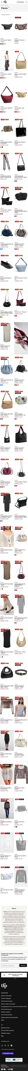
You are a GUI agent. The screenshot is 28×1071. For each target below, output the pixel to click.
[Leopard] (3, 43)
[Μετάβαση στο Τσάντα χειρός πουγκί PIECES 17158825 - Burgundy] (21, 570)
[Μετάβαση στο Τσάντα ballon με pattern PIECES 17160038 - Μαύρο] (7, 298)
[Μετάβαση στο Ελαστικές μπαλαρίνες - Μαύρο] (7, 264)
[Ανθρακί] (2, 589)
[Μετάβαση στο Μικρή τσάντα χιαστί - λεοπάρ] (21, 26)
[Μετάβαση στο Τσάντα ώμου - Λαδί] (21, 94)
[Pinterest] (11, 1045)
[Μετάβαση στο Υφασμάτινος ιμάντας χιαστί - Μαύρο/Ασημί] (7, 162)
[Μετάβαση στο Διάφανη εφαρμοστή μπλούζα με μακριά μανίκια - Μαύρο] (21, 876)
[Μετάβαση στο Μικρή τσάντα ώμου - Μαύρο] (21, 808)
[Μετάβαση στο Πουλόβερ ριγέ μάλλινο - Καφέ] (7, 808)
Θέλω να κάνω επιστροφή (8, 1004)
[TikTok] (8, 1045)
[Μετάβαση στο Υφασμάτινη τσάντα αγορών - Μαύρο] (21, 434)
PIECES (2, 38)
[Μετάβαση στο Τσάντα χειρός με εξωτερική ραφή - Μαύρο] (21, 162)
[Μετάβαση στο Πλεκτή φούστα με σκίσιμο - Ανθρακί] (7, 638)
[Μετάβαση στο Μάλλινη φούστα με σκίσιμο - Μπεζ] (7, 332)
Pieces (6, 5)
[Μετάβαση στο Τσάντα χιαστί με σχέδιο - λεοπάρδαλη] (7, 128)
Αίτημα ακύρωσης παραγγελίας (9, 1017)
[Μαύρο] (0, 78)
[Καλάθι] (26, 2)
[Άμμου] (0, 657)
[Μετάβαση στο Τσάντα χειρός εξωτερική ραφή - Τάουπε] (7, 400)
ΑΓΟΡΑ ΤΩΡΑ (21, 340)
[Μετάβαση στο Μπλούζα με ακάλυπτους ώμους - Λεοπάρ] (7, 706)
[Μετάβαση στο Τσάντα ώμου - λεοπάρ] (7, 60)
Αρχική (2, 5)
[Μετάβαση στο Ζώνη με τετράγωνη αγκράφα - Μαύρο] (21, 672)
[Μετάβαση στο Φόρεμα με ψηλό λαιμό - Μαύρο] (7, 740)
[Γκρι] (16, 216)
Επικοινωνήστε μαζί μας (7, 1030)
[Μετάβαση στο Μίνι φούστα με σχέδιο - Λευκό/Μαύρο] (7, 774)
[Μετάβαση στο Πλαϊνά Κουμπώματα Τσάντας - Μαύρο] (7, 434)
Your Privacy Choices (6, 1014)
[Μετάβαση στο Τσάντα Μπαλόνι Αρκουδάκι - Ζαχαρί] (21, 740)
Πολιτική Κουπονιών (6, 1009)
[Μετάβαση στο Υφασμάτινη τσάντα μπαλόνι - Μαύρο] (21, 366)
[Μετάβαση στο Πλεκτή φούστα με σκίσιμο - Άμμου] (7, 570)
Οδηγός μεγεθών (5, 1012)
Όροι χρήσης (13, 1066)
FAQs (2, 1020)
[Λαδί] (5, 44)
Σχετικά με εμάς (5, 1027)
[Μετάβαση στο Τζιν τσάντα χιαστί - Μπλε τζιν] (21, 264)
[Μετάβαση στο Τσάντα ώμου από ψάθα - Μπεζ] (21, 60)
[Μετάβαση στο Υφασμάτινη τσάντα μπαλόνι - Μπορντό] (7, 468)
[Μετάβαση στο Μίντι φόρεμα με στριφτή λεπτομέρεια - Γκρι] (21, 604)
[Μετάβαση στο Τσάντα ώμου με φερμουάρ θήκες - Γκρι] (21, 400)
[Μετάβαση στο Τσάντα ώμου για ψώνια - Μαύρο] (21, 842)
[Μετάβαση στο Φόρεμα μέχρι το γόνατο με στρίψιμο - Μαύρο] (7, 502)
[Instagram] (5, 1045)
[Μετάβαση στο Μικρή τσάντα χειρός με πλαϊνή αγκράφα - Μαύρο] (21, 502)
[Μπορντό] (2, 44)
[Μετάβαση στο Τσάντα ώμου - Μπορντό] (7, 94)
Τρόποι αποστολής (6, 995)
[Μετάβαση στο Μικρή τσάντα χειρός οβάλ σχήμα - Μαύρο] (7, 672)
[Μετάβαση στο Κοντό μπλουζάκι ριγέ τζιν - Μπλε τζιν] (21, 706)
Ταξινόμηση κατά (5, 14)
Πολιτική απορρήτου (22, 1066)
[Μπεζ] (2, 317)
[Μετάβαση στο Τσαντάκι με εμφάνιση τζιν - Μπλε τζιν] (7, 366)
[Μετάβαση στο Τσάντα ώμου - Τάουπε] (21, 638)
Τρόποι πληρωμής (6, 998)
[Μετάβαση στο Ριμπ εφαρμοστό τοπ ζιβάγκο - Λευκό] (7, 842)
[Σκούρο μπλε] (0, 385)
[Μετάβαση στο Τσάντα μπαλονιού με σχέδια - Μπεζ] (21, 536)
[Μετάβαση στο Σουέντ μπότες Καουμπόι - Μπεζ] (7, 604)
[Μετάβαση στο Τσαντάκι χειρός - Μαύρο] (21, 468)
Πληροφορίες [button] (4, 993)
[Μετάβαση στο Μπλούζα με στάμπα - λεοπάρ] (21, 774)
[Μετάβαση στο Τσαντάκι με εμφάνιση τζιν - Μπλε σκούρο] (7, 230)
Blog (2, 1036)
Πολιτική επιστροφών (7, 1001)
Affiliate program (5, 1033)
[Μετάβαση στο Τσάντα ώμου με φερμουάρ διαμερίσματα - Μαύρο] (21, 196)
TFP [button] (2, 1025)
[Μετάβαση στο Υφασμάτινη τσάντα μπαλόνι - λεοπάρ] (21, 230)
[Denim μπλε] (2, 249)
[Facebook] (2, 1045)
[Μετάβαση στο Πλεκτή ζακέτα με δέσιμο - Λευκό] (7, 536)
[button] (1, 2)
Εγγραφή (23, 965)
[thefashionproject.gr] (4, 986)
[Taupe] (16, 181)
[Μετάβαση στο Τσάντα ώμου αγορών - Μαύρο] (21, 128)
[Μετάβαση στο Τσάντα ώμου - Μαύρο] (7, 26)
